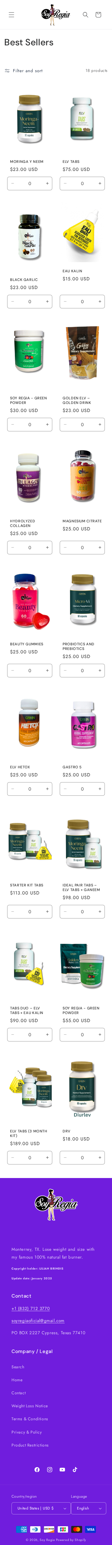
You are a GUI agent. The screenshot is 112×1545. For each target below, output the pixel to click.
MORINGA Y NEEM (27, 161)
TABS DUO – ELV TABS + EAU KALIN (26, 1010)
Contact (18, 1393)
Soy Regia (47, 1539)
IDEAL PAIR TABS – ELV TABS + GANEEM (81, 887)
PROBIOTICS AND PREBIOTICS (78, 646)
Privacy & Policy (26, 1432)
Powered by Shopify (71, 1539)
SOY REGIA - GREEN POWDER (28, 400)
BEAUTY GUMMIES (26, 644)
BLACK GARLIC (24, 279)
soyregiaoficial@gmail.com (38, 1320)
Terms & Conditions (29, 1419)
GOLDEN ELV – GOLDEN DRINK (77, 400)
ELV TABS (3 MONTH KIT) (28, 1133)
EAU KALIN (72, 271)
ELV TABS (71, 161)
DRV (67, 1131)
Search (17, 1367)
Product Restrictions (30, 1445)
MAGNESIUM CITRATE (82, 521)
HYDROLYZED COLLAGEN (22, 523)
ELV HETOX (20, 767)
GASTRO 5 (72, 767)
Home (16, 1380)
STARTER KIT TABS (26, 885)
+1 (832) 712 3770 (30, 1308)
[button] (11, 14)
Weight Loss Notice (29, 1406)
